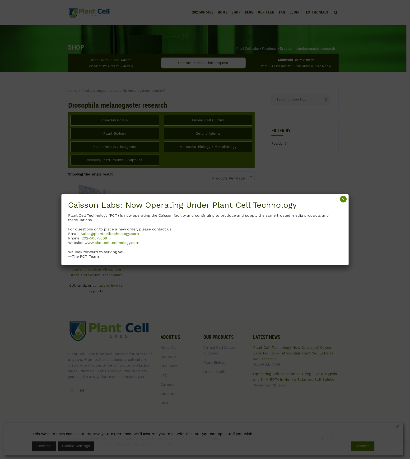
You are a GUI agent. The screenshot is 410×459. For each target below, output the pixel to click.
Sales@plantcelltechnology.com (110, 233)
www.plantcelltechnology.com (111, 242)
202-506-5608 (94, 238)
